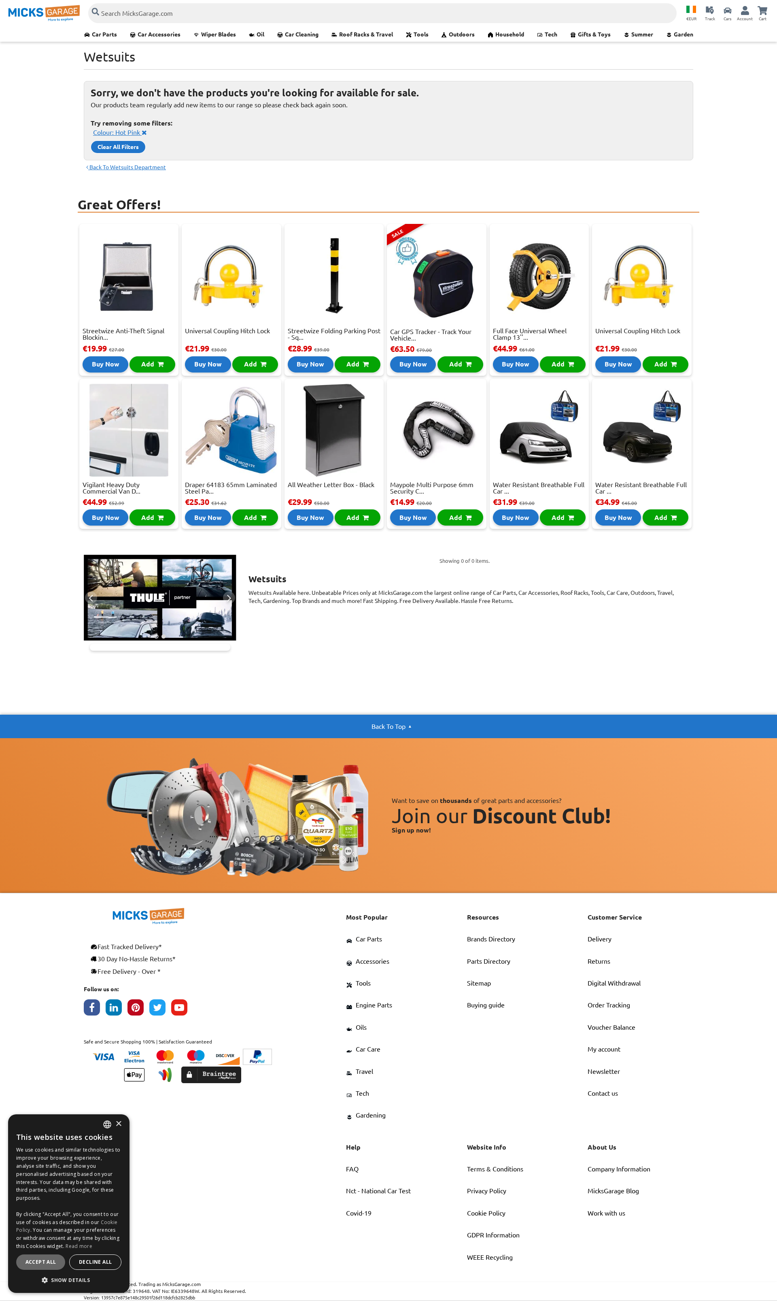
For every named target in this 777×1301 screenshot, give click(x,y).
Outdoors (462, 34)
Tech (551, 34)
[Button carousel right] (229, 598)
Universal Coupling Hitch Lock (227, 330)
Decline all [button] (95, 1261)
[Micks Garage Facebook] (95, 1009)
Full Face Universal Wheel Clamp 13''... (530, 334)
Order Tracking (609, 1005)
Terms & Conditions (495, 1169)
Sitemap (479, 983)
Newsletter (604, 1071)
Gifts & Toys (594, 34)
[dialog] (69, 1203)
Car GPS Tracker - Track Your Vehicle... (430, 335)
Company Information (619, 1169)
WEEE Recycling (490, 1257)
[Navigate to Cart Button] (762, 10)
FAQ (352, 1169)
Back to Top (388, 726)
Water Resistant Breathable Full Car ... (538, 488)
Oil (260, 34)
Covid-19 (359, 1213)
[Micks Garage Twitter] (160, 1009)
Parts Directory (488, 961)
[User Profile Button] (745, 10)
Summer (642, 34)
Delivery (599, 939)
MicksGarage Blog (613, 1191)
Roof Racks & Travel (366, 34)
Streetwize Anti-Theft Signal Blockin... (123, 334)
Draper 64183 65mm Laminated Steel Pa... (231, 488)
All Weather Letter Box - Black (331, 484)
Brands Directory (491, 939)
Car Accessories (159, 34)
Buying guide (486, 1005)
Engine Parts (374, 1005)
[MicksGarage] (44, 13)
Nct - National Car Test (378, 1191)
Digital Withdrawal (614, 983)
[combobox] (107, 1124)
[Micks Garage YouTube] (182, 1009)
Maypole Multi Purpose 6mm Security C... (431, 488)
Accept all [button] (40, 1261)
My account (604, 1049)
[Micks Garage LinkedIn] (116, 1009)
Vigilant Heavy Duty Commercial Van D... (111, 488)
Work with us (606, 1213)
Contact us (603, 1093)
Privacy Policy (486, 1191)
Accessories (372, 961)
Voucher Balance (611, 1027)
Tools (421, 34)
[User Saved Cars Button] (727, 10)
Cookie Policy (486, 1213)
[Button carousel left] (91, 598)
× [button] (118, 1124)
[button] (68, 1280)
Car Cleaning (301, 34)
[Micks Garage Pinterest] (138, 1009)
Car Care (368, 1049)
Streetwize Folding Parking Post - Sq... (334, 334)
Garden (683, 34)
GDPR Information (493, 1235)
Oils (361, 1027)
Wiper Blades (218, 34)
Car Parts (104, 34)
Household (509, 34)
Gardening (371, 1115)
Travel (364, 1071)
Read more (79, 1246)
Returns (599, 961)
